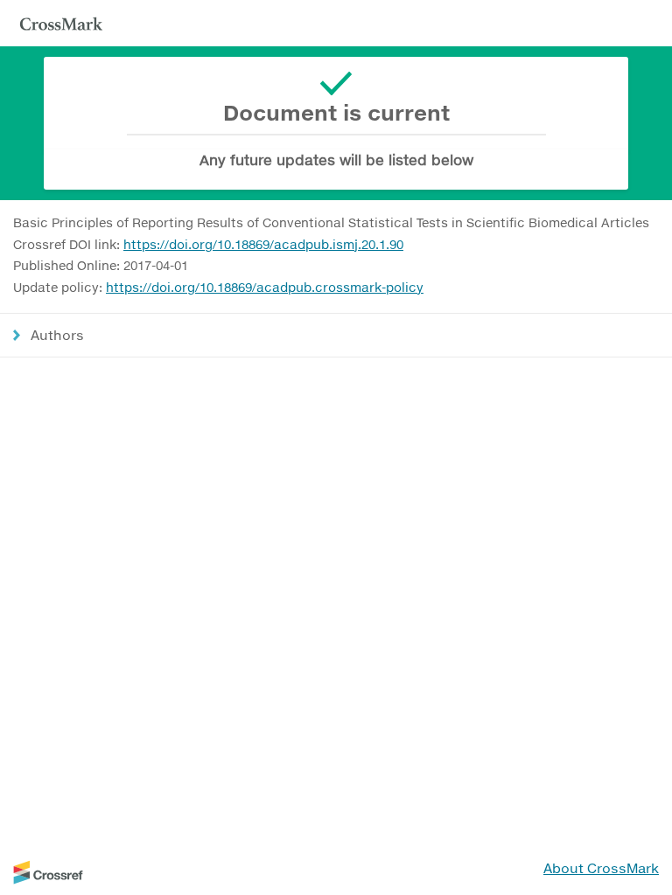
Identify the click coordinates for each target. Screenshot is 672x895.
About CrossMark (601, 868)
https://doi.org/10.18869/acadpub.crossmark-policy (265, 287)
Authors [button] (57, 335)
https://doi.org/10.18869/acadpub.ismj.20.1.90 (263, 244)
